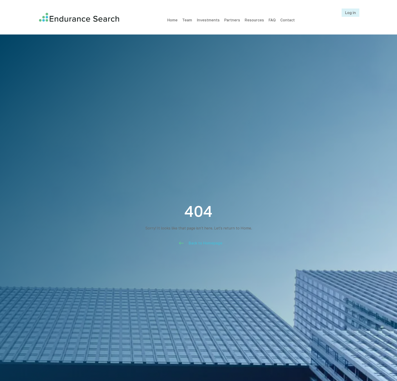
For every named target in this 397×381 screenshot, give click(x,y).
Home (172, 20)
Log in (350, 12)
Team (187, 20)
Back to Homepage (205, 243)
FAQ (272, 20)
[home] (79, 17)
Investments (208, 20)
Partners (232, 20)
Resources (254, 20)
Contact (287, 20)
